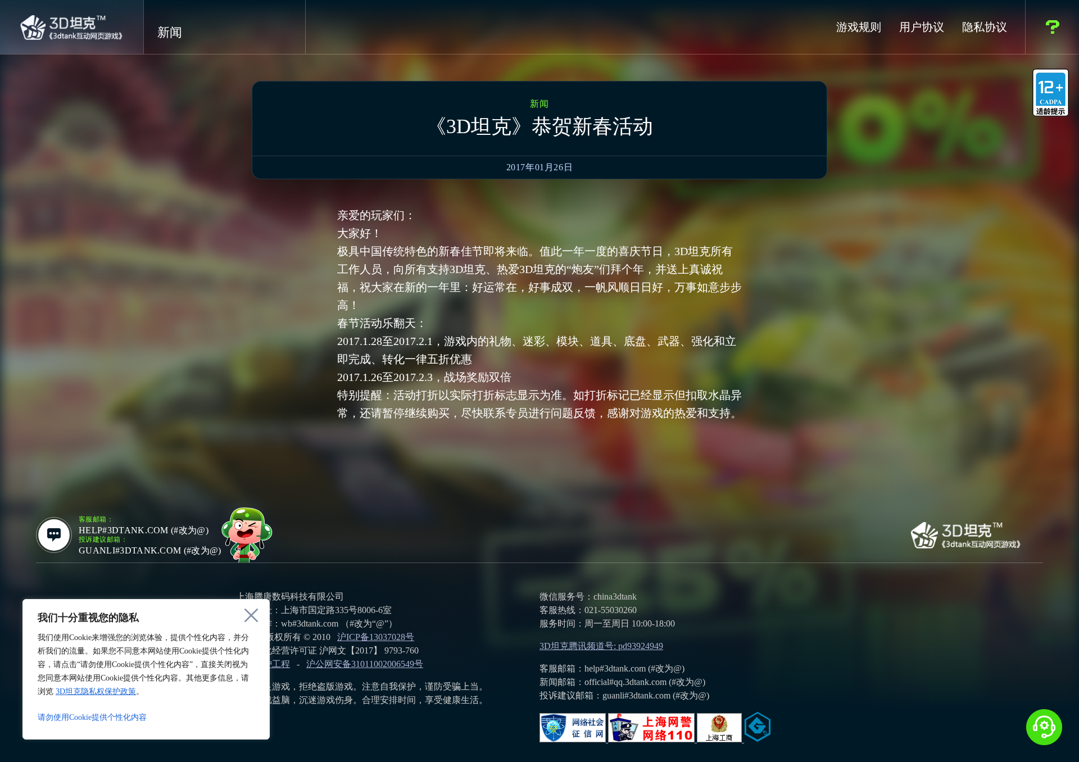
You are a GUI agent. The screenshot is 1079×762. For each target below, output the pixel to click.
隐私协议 (984, 26)
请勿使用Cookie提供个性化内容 (92, 717)
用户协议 (921, 26)
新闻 (169, 32)
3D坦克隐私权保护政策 (96, 691)
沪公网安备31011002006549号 (364, 664)
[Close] (251, 615)
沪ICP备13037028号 (375, 637)
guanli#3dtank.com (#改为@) (150, 550)
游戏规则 (858, 26)
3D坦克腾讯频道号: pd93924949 (601, 646)
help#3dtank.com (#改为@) (143, 530)
